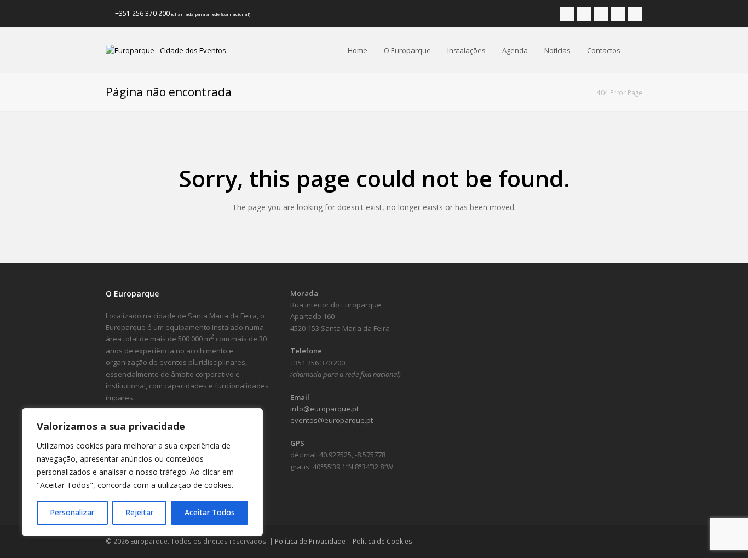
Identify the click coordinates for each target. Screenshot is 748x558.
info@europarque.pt (324, 409)
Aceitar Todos (210, 512)
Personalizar (72, 512)
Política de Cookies (382, 541)
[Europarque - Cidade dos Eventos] (166, 50)
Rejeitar (139, 512)
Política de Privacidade (310, 541)
